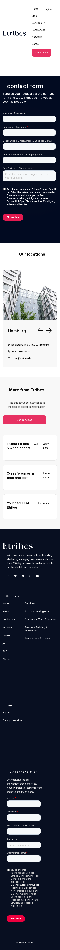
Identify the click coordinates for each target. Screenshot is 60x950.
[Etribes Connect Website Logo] (14, 33)
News (6, 611)
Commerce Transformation (41, 619)
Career (36, 43)
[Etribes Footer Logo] (18, 545)
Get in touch (42, 52)
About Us (8, 659)
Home (35, 8)
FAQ (5, 651)
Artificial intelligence (37, 611)
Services (30, 603)
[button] (49, 9)
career (6, 635)
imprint (7, 712)
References (39, 29)
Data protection (12, 720)
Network (37, 36)
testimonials (10, 619)
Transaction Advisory (37, 638)
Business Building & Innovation (36, 628)
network (7, 627)
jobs (5, 643)
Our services (24, 419)
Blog (34, 15)
